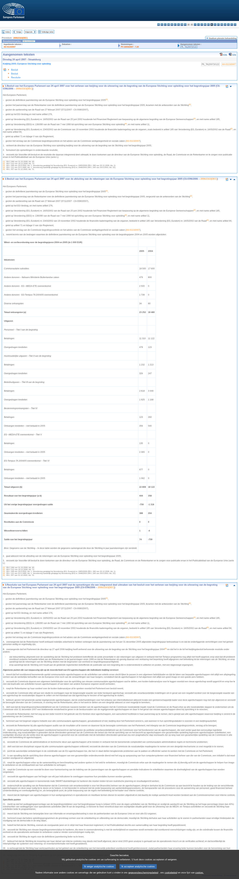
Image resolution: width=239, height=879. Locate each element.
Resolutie (15, 77)
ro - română (221, 24)
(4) (4, 167)
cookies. (199, 872)
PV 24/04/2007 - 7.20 (130, 47)
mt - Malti (208, 24)
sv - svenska (235, 24)
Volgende (29, 32)
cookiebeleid (171, 872)
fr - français (185, 24)
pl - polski (215, 24)
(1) (4, 162)
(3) (4, 165)
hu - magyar (205, 24)
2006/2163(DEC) (20, 38)
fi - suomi (231, 24)
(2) (4, 163)
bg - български (158, 24)
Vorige (18, 32)
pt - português (218, 24)
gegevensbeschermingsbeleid (143, 872)
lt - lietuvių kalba (202, 24)
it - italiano (195, 24)
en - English (182, 24)
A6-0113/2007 (10, 47)
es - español (162, 24)
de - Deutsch (172, 24)
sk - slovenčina (225, 24)
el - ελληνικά (178, 24)
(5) (4, 169)
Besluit (14, 70)
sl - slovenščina (228, 24)
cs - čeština (165, 24)
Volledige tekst (47, 32)
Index (7, 32)
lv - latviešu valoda (198, 24)
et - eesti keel (175, 24)
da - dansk (168, 24)
